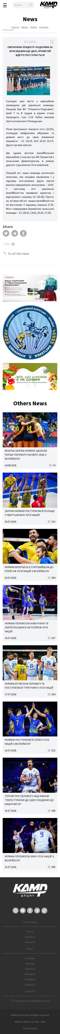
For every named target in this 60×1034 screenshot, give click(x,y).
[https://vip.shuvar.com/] (30, 376)
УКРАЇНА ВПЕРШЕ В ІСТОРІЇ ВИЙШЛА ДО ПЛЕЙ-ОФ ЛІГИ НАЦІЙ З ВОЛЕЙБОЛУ (29, 569)
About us (30, 936)
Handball (30, 979)
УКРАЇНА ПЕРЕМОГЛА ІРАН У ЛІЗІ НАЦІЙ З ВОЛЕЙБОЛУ (29, 858)
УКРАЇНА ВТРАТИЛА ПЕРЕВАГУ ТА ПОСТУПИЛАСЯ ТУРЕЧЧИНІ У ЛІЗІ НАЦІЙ (29, 685)
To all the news (18, 253)
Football (30, 958)
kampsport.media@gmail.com (32, 1000)
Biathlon (30, 968)
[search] (31, 5)
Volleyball (30, 974)
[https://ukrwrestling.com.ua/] (30, 332)
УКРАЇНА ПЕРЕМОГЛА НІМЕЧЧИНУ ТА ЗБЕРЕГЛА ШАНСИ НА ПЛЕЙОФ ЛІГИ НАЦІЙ (26, 627)
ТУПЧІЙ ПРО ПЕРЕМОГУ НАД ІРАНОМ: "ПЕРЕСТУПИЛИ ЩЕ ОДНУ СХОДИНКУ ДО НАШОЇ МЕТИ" (29, 800)
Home (15, 27)
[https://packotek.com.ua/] (30, 288)
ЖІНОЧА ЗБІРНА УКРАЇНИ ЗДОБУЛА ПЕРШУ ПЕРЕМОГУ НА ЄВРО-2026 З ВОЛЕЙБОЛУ (26, 454)
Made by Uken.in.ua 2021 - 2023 (30, 1021)
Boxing (30, 963)
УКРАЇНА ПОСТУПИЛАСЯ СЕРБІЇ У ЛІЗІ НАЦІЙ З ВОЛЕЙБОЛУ (27, 741)
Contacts (30, 942)
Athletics (30, 984)
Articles (43, 27)
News (24, 27)
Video (33, 27)
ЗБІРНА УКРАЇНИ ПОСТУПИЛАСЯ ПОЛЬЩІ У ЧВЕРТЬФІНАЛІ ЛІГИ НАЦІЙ (29, 513)
